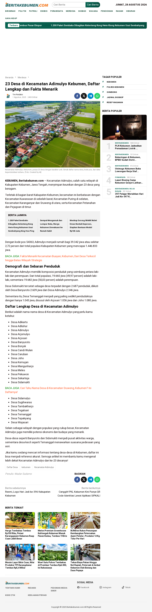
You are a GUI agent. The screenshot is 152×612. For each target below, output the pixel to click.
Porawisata (120, 177)
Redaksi (32, 587)
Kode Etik (10, 595)
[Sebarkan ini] (77, 96)
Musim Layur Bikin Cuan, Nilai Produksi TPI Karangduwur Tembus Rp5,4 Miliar (19, 565)
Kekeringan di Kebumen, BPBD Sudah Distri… (128, 158)
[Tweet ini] (84, 96)
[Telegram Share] (91, 96)
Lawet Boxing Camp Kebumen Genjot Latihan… (129, 181)
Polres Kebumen (115, 87)
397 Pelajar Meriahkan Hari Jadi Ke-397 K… (129, 195)
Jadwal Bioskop (115, 97)
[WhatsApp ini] (97, 96)
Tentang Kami (12, 587)
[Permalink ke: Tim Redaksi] (8, 96)
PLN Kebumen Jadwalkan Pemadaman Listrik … (128, 147)
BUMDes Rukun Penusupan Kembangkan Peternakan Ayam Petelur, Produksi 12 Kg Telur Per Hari (85, 534)
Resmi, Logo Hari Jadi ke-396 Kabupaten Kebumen (27, 492)
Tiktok (127, 587)
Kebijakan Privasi (37, 595)
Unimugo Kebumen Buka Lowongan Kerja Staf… (128, 170)
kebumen (26, 467)
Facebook (84, 587)
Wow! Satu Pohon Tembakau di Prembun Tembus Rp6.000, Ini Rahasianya (52, 565)
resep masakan (115, 102)
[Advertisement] (76, 51)
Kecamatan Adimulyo (44, 467)
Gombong (112, 92)
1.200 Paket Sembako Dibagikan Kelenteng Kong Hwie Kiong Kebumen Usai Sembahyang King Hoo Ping (88, 25)
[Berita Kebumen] (28, 4)
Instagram (107, 587)
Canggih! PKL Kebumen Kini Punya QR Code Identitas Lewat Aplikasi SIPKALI (79, 492)
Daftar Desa (12, 467)
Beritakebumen (122, 143)
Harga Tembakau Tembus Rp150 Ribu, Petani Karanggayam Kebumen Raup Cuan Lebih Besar (19, 534)
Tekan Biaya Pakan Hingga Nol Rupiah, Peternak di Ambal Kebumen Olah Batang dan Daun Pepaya (85, 566)
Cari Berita (93, 5)
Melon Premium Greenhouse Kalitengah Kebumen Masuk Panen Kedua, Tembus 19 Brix (52, 533)
